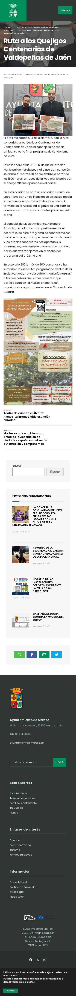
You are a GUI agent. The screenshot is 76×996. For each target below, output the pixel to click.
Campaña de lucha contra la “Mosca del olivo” (48, 617)
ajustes (31, 982)
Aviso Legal (17, 892)
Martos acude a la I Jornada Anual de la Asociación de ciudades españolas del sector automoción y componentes (26, 437)
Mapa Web (17, 896)
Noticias (8, 30)
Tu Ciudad (16, 808)
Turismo (15, 850)
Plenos (14, 812)
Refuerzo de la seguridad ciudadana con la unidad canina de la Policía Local (48, 552)
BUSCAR (60, 762)
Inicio (7, 27)
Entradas (35, 27)
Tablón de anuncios (22, 798)
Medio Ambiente (49, 27)
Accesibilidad (18, 882)
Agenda (15, 840)
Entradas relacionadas (31, 496)
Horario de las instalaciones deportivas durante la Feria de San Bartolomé (47, 585)
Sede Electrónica (20, 845)
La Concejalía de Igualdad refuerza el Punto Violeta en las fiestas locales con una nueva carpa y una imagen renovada (37, 516)
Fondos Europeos (21, 854)
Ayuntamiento (19, 793)
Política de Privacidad (23, 887)
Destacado (23, 27)
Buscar (17, 466)
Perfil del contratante (23, 803)
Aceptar (10, 990)
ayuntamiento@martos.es (27, 743)
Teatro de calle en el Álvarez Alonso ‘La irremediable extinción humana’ (27, 415)
